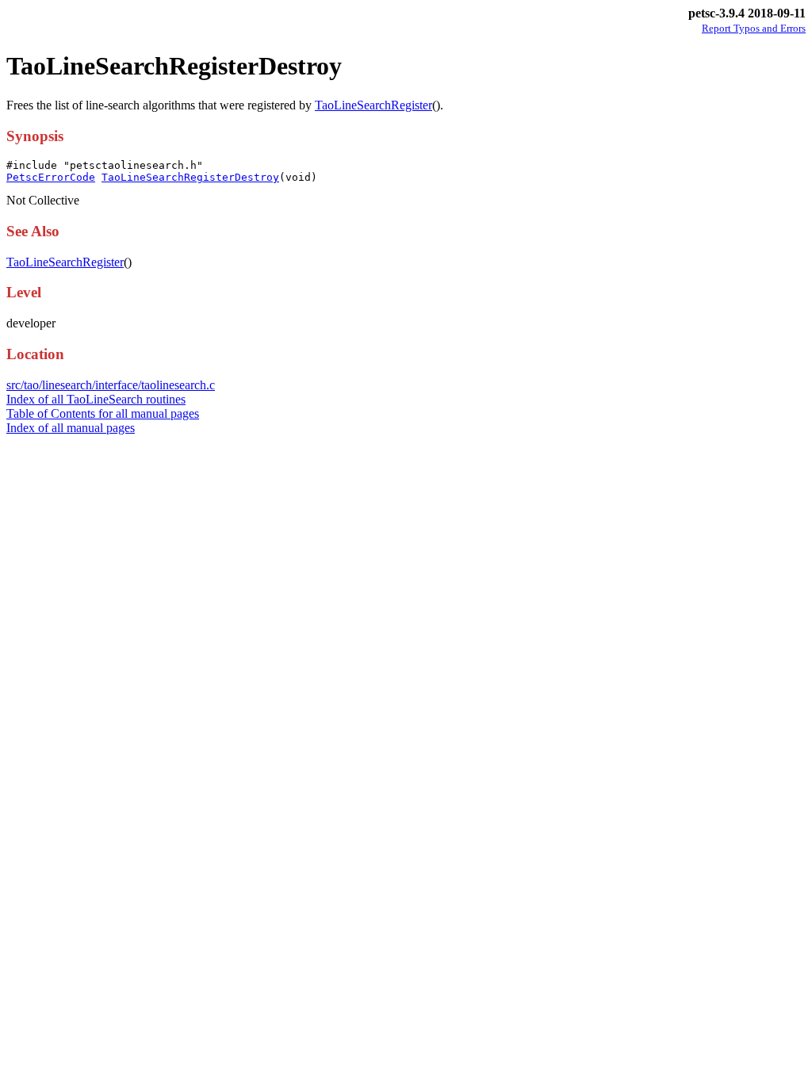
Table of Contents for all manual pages (102, 413)
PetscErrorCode (50, 177)
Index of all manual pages (70, 427)
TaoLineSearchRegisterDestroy (190, 177)
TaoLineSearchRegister (373, 105)
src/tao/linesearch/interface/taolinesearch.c (110, 385)
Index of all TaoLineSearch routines (96, 399)
